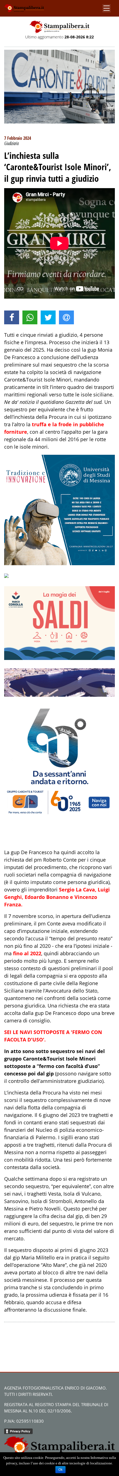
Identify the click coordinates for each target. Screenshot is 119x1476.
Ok (60, 1470)
